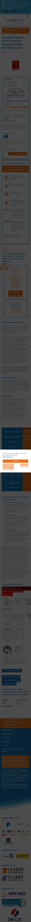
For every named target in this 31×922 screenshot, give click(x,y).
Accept (15, 461)
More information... (8, 457)
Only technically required (8, 466)
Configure (24, 465)
